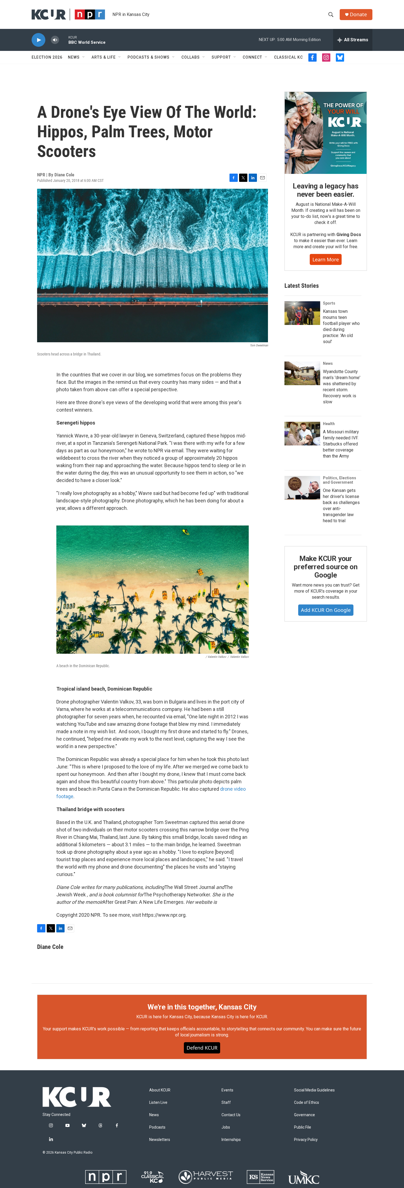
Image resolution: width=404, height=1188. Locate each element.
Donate (358, 14)
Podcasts (157, 1127)
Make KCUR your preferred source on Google (325, 566)
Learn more (325, 259)
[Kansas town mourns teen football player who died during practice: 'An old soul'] (302, 313)
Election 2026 (47, 57)
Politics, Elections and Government (339, 480)
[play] (38, 40)
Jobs (226, 1127)
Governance (304, 1115)
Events (227, 1090)
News (74, 57)
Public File (302, 1127)
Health (329, 423)
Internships (231, 1140)
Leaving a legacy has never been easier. (325, 190)
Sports (329, 303)
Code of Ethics (306, 1103)
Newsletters (159, 1140)
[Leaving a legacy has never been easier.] (326, 133)
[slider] (64, 40)
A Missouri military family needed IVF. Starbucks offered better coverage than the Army (341, 444)
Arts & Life (104, 57)
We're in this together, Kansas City (202, 1007)
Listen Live (158, 1103)
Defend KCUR (202, 1047)
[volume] (55, 40)
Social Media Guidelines (314, 1090)
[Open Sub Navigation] (84, 57)
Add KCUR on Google (326, 610)
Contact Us (231, 1115)
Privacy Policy (306, 1140)
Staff (226, 1103)
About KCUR (159, 1090)
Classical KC (288, 57)
